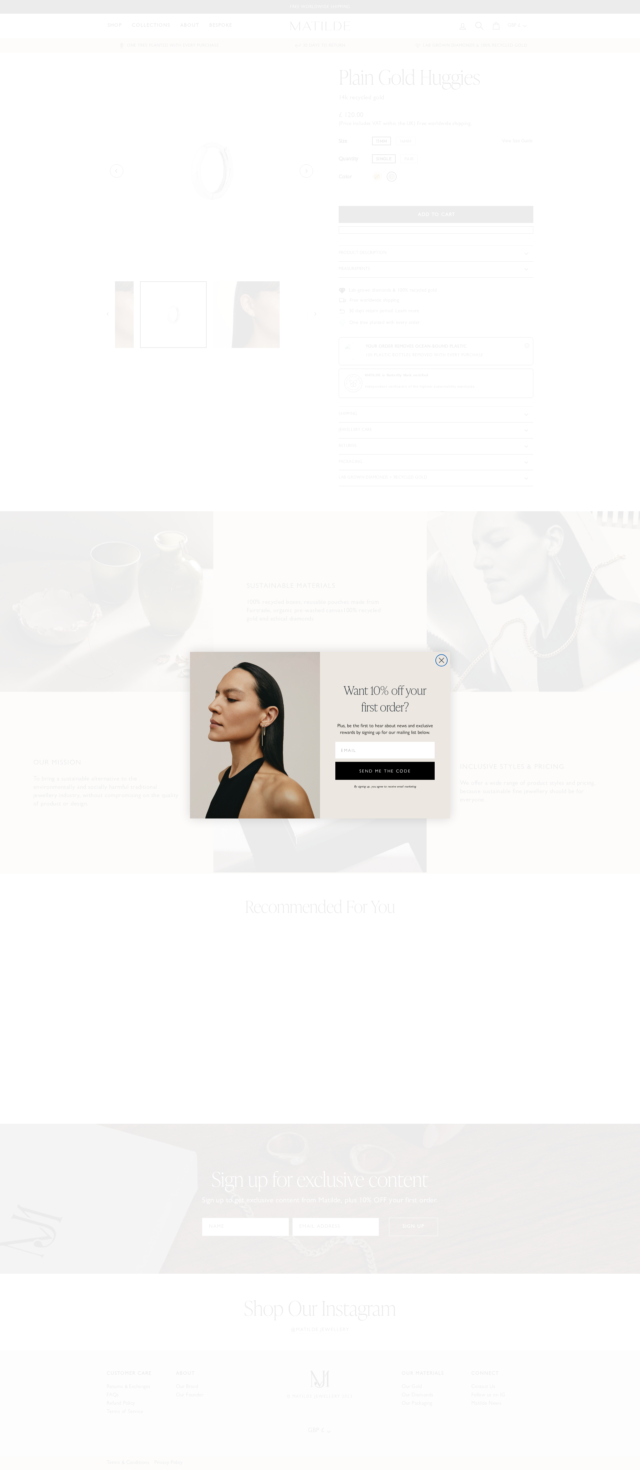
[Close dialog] (441, 660)
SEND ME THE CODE (385, 770)
